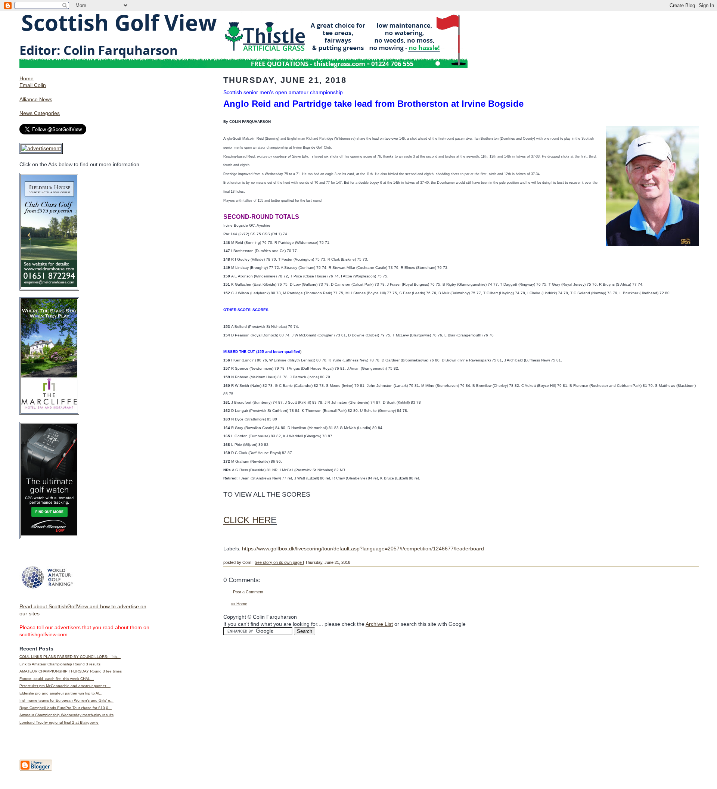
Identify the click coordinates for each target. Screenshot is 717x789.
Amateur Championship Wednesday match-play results (66, 715)
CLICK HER (247, 520)
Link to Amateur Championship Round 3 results (59, 664)
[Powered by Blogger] (35, 769)
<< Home (239, 604)
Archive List (379, 624)
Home (26, 78)
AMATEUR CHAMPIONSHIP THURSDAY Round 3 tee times (70, 671)
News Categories (39, 113)
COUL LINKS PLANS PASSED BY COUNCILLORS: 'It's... (70, 657)
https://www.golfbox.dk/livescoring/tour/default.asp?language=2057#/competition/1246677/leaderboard (363, 549)
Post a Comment (248, 592)
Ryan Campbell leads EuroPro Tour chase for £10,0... (65, 708)
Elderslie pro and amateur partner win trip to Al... (60, 693)
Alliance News (35, 99)
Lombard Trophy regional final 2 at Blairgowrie (59, 722)
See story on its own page (279, 562)
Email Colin (32, 85)
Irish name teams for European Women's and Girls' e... (66, 700)
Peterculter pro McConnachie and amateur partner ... (65, 686)
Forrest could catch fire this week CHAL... (56, 679)
